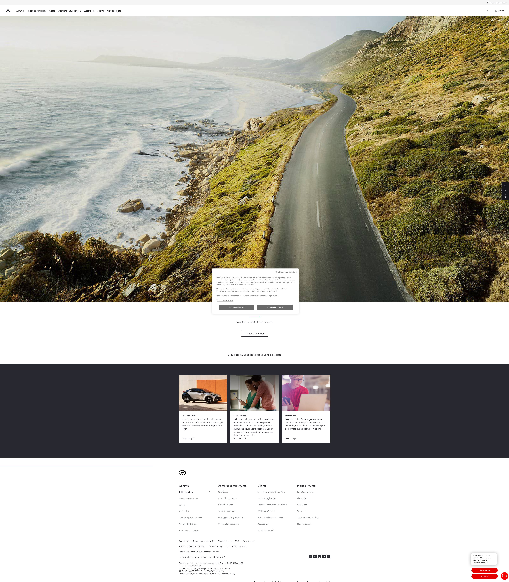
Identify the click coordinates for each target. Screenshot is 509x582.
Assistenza (263, 523)
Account (500, 10)
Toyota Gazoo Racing (307, 517)
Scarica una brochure (189, 530)
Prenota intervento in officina (272, 504)
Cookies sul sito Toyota (225, 300)
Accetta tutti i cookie (275, 307)
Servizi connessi (266, 529)
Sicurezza (302, 510)
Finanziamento (225, 504)
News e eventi (304, 523)
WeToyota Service (266, 510)
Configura (223, 491)
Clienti (100, 10)
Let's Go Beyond (305, 491)
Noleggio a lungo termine (231, 517)
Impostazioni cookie (237, 307)
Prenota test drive (187, 523)
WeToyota (302, 504)
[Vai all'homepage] (8, 10)
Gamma (20, 10)
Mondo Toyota (114, 10)
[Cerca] (488, 10)
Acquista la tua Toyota (69, 10)
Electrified (89, 10)
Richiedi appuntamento (190, 517)
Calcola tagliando (267, 498)
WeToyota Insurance (228, 523)
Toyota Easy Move (227, 510)
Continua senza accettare (286, 272)
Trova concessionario (498, 2)
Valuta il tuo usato (227, 498)
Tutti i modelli (186, 491)
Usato (52, 10)
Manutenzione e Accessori (271, 517)
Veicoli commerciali (36, 10)
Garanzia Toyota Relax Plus (271, 491)
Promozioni (184, 511)
